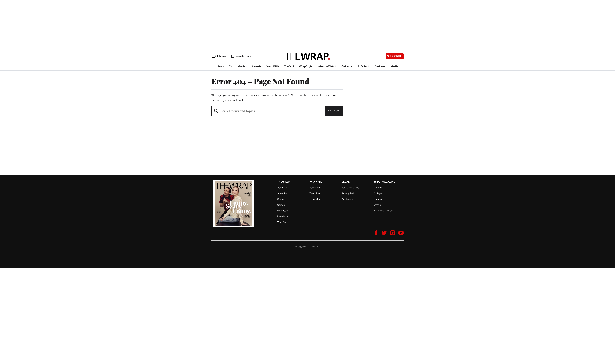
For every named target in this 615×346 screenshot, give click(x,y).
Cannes (378, 187)
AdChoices (347, 199)
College (378, 193)
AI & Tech (363, 66)
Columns (346, 66)
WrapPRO (272, 66)
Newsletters (243, 56)
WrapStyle (305, 66)
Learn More (315, 199)
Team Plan (314, 193)
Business (379, 66)
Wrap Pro (316, 181)
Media (394, 66)
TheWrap (283, 181)
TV (231, 66)
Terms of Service (350, 187)
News (220, 66)
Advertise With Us (383, 210)
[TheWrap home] (307, 56)
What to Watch (327, 66)
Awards (256, 66)
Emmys (378, 199)
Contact (281, 199)
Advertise (282, 193)
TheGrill (289, 66)
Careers (281, 204)
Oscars (377, 204)
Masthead (282, 210)
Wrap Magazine (384, 181)
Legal (346, 181)
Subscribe (394, 56)
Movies (242, 66)
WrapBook (282, 222)
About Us (282, 187)
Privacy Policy (349, 193)
